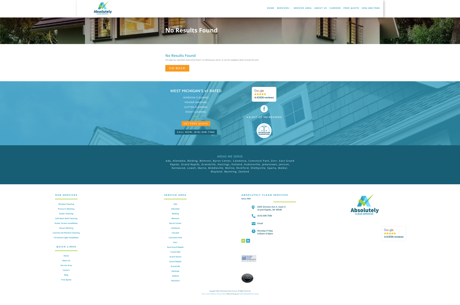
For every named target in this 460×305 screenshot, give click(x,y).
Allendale (175, 209)
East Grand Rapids (175, 247)
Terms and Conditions (208, 294)
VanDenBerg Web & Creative (249, 294)
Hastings (175, 271)
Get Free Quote (196, 123)
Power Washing (196, 102)
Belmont (175, 218)
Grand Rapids (175, 261)
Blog (66, 275)
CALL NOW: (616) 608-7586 (196, 132)
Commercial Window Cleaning (66, 233)
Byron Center (175, 223)
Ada (175, 204)
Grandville (175, 266)
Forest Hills (175, 252)
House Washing (66, 228)
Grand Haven (175, 257)
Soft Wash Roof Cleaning (66, 218)
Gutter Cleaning (196, 107)
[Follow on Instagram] (243, 241)
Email (260, 223)
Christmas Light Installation (66, 237)
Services (283, 8)
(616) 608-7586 (371, 8)
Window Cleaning (196, 97)
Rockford (175, 281)
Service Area (303, 8)
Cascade (175, 233)
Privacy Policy (221, 294)
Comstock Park (175, 237)
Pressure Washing (66, 209)
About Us (320, 8)
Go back (177, 68)
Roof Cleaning (195, 111)
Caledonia (175, 228)
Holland (175, 276)
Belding (175, 214)
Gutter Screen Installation (66, 223)
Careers (335, 8)
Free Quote (351, 8)
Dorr (175, 242)
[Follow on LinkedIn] (248, 241)
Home (270, 8)
